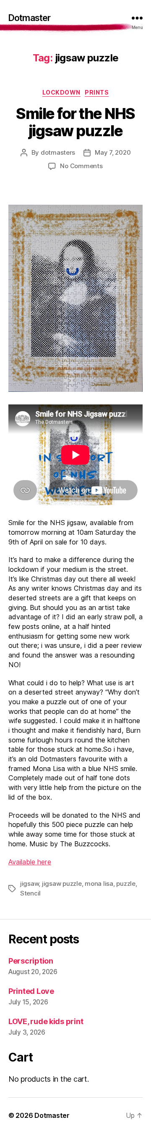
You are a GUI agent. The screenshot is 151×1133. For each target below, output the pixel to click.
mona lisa (99, 883)
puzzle (125, 883)
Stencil (30, 893)
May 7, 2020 (112, 152)
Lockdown (61, 92)
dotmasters (58, 152)
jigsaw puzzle (62, 883)
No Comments (81, 166)
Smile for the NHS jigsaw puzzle (75, 122)
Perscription (30, 960)
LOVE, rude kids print (45, 1021)
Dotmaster (29, 17)
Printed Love (31, 991)
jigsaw (29, 883)
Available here (29, 862)
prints (97, 92)
